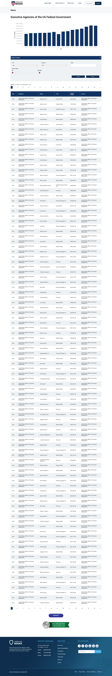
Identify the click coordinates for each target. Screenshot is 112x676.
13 (82, 87)
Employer (43, 62)
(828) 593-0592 (47, 649)
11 (69, 87)
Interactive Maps (62, 654)
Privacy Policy (82, 671)
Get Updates (89, 3)
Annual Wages (15, 68)
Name (72, 62)
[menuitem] (47, 3)
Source (83, 94)
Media (39, 652)
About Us (60, 659)
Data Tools (60, 645)
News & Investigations (63, 648)
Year (13, 62)
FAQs (76, 671)
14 (88, 87)
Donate (98, 3)
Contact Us (99, 671)
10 (63, 87)
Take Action (60, 656)
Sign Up (98, 651)
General (39, 649)
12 (75, 87)
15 (94, 87)
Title (57, 94)
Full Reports (60, 651)
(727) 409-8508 (47, 652)
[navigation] (63, 3)
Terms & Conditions (91, 671)
